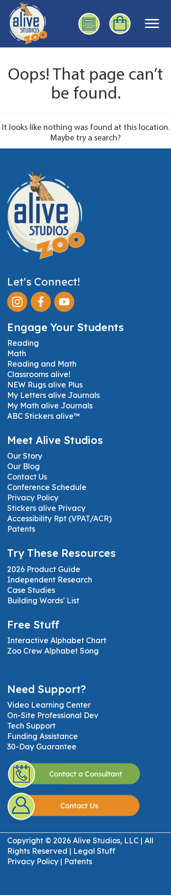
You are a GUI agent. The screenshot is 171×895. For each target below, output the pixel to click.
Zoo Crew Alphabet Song (53, 650)
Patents (21, 529)
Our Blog (23, 466)
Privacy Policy (32, 497)
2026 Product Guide (43, 569)
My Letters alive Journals (53, 395)
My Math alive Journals (50, 405)
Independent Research (49, 579)
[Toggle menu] (152, 23)
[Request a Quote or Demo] (89, 23)
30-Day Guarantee (41, 746)
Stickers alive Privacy (46, 508)
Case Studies (31, 590)
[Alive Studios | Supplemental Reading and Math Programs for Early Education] (24, 21)
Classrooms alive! (38, 374)
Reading (23, 343)
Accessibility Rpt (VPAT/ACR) (59, 518)
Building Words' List (43, 600)
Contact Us (27, 476)
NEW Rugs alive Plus (45, 384)
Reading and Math (41, 364)
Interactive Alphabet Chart (56, 640)
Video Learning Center (49, 705)
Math (16, 353)
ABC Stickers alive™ (43, 416)
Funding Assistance (42, 736)
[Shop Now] (120, 24)
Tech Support (31, 725)
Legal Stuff (94, 851)
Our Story (24, 456)
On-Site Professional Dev (52, 715)
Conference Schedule (46, 487)
